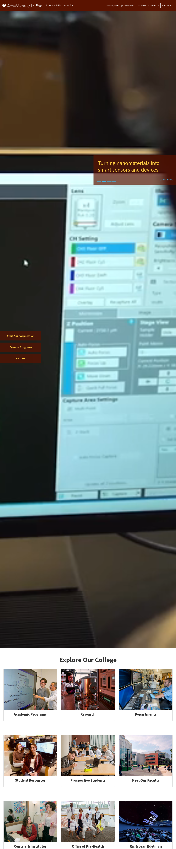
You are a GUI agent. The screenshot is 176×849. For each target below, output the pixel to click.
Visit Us (20, 358)
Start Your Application (20, 336)
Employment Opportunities (120, 5)
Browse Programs (20, 347)
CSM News (141, 5)
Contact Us (153, 5)
